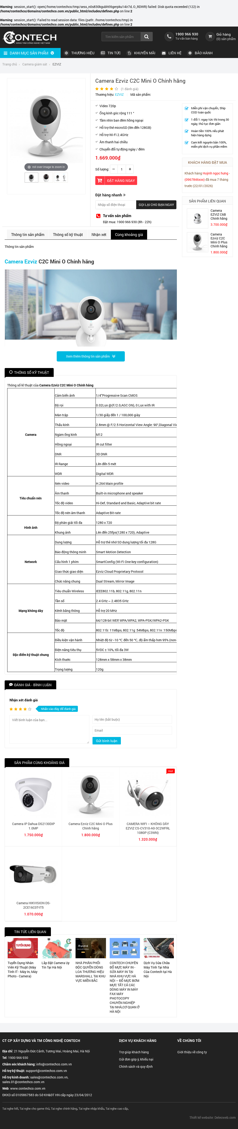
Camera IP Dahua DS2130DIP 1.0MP (33, 826)
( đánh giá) (130, 89)
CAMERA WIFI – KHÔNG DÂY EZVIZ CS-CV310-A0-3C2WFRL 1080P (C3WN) (148, 828)
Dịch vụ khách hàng (137, 1040)
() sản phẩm (226, 39)
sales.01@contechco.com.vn (23, 1082)
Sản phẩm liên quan (207, 201)
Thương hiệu (82, 53)
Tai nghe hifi (10, 1108)
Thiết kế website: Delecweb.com (212, 1117)
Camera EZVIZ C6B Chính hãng (219, 214)
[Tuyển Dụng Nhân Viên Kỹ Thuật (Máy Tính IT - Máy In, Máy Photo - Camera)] (23, 948)
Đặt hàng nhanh (108, 194)
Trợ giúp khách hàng (134, 1052)
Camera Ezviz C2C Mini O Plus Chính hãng (219, 240)
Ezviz (30, 261)
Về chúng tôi (189, 1040)
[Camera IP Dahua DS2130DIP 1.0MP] (33, 816)
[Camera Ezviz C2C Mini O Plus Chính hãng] (90, 816)
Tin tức (114, 53)
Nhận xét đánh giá (24, 700)
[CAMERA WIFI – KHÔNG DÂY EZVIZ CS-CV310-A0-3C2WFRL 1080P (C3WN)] (147, 816)
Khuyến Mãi (144, 53)
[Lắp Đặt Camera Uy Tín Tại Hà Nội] (57, 948)
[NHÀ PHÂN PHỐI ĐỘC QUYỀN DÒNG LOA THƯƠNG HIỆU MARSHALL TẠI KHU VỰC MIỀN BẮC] (91, 948)
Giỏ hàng (223, 34)
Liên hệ (175, 53)
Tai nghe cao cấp (117, 1108)
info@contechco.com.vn (54, 1064)
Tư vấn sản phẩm (117, 215)
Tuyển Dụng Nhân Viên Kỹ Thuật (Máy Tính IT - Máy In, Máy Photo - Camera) (22, 969)
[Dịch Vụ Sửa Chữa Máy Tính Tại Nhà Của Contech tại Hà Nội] (159, 948)
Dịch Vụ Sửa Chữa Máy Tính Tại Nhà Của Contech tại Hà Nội (158, 969)
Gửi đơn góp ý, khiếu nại (136, 1059)
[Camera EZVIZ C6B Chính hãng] (197, 227)
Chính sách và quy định (136, 1066)
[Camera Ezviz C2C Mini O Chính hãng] (31, 180)
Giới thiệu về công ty (192, 1052)
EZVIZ (119, 94)
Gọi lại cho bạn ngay (156, 204)
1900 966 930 (186, 34)
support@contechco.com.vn (46, 1070)
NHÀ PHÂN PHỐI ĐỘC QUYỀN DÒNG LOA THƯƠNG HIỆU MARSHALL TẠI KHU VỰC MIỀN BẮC (90, 972)
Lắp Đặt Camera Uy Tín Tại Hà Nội (55, 965)
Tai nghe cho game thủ (35, 1108)
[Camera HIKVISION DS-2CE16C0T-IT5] (33, 896)
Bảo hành (203, 53)
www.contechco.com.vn (27, 1088)
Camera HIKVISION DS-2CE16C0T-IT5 (33, 905)
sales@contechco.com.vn (49, 1077)
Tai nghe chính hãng (64, 1108)
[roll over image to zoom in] (46, 126)
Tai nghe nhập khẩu (91, 1108)
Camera (14, 261)
